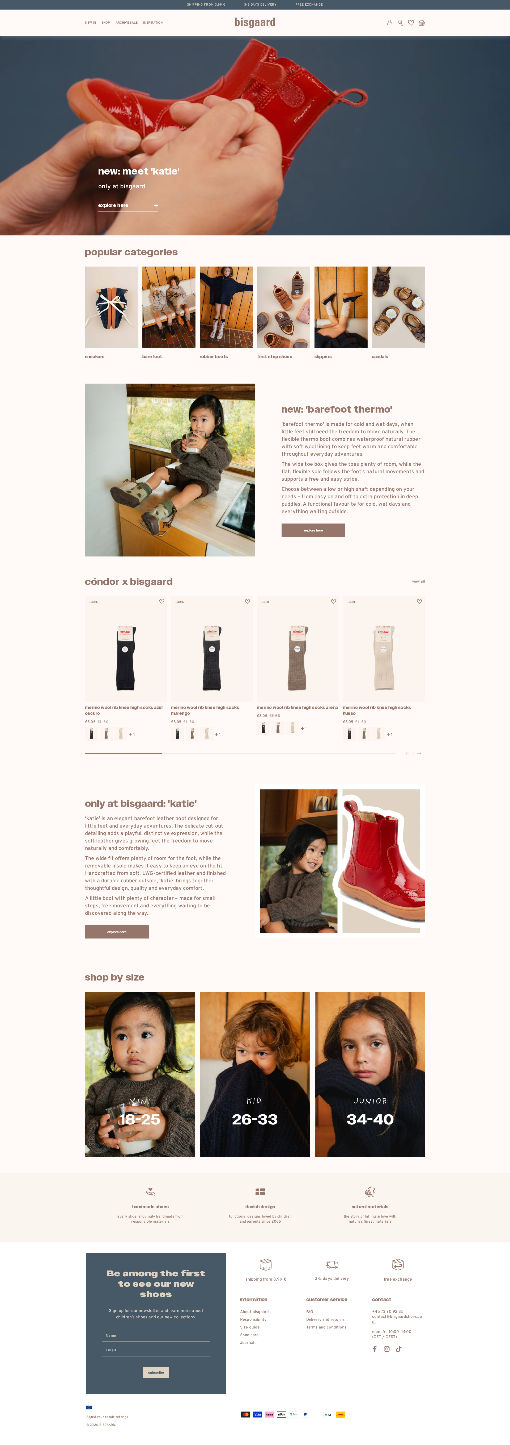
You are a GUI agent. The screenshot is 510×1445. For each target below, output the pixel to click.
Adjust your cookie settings (107, 1417)
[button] (400, 23)
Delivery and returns (325, 1319)
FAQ (309, 1312)
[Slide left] (407, 754)
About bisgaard (254, 1312)
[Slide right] (419, 754)
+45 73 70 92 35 (387, 1311)
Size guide (250, 1327)
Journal (247, 1343)
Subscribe (156, 1373)
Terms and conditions (326, 1327)
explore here (313, 530)
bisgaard (107, 1425)
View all (418, 581)
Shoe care (249, 1335)
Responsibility (253, 1319)
